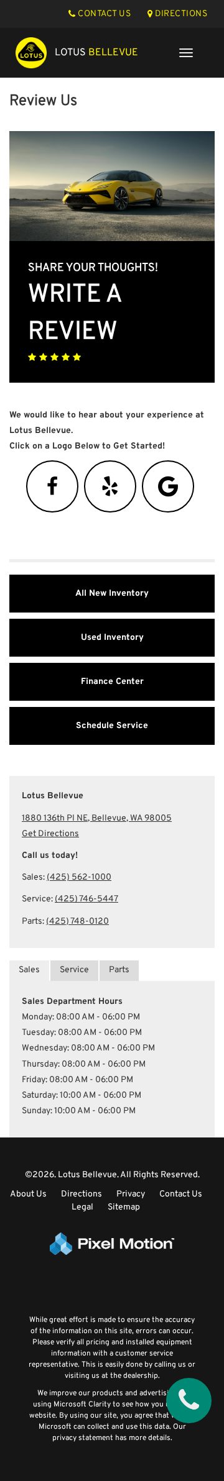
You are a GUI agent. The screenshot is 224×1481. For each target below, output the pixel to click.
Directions (81, 1194)
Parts (119, 970)
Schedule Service (112, 726)
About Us (28, 1194)
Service (74, 970)
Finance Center (112, 682)
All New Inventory (112, 593)
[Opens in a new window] (52, 491)
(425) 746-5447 (86, 899)
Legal (82, 1207)
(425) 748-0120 (77, 921)
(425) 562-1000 (79, 877)
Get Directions (50, 834)
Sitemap (124, 1207)
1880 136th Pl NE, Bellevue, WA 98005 (97, 818)
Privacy (130, 1194)
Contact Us (180, 1194)
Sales (29, 970)
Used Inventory (112, 637)
